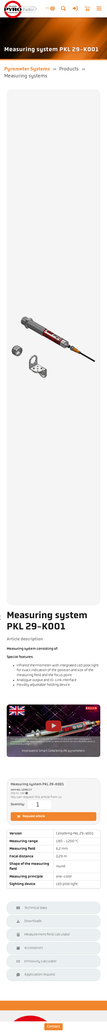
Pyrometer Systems (27, 69)
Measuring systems (25, 76)
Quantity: (18, 804)
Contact (53, 1027)
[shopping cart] (87, 8)
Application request (39, 975)
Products (69, 69)
